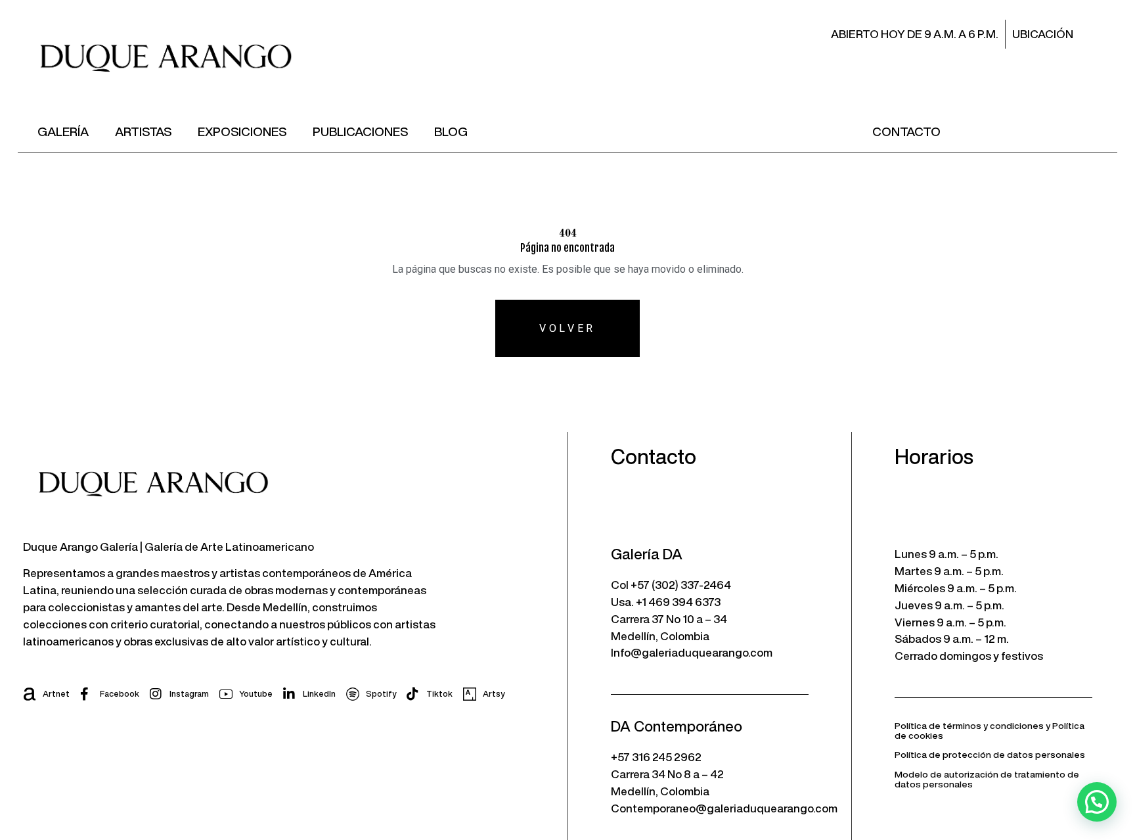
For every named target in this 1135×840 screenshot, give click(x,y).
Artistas (143, 131)
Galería (63, 131)
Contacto (906, 131)
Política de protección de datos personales (990, 754)
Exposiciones (242, 131)
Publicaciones (360, 131)
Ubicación (1042, 33)
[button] (1097, 802)
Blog (451, 131)
